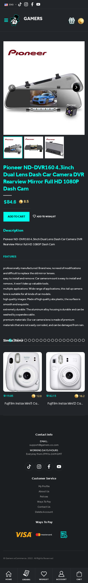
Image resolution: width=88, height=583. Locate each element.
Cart (79, 579)
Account (61, 579)
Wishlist (44, 579)
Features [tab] (9, 256)
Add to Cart (16, 217)
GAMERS (33, 19)
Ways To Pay (44, 502)
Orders (26, 579)
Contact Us (44, 507)
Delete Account (44, 512)
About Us (44, 492)
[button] (10, 340)
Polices (44, 497)
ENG (11, 5)
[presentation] (12, 88)
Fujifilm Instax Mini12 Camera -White (65, 404)
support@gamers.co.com (44, 445)
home (9, 579)
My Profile (44, 486)
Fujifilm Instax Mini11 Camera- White (22, 404)
